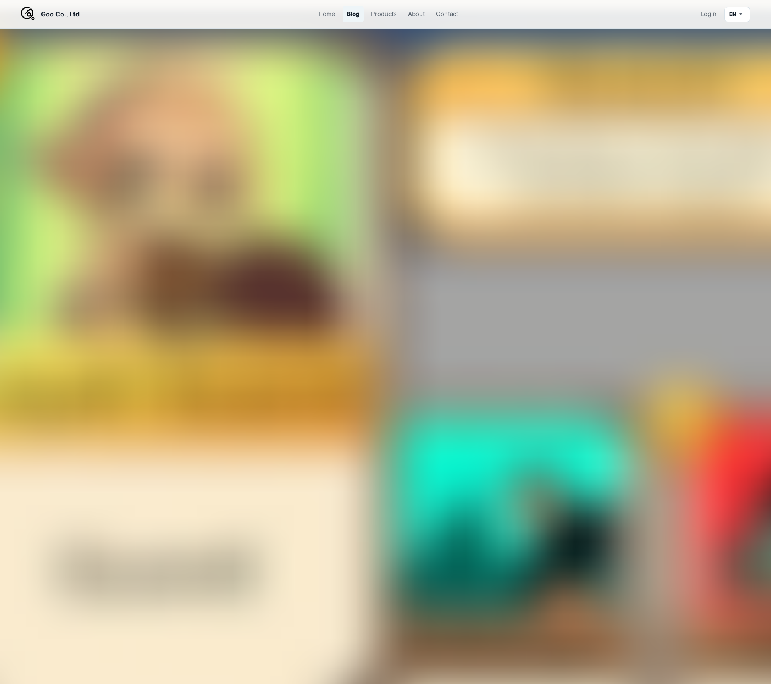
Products (384, 14)
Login (708, 14)
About (416, 14)
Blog (353, 14)
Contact (447, 14)
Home (326, 14)
